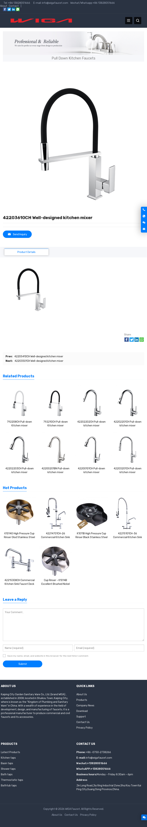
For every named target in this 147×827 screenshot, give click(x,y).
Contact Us (83, 722)
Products (81, 700)
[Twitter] (9, 10)
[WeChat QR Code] (144, 223)
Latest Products (10, 752)
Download (82, 711)
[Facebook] (5, 10)
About (3, 6)
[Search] (137, 20)
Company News (85, 705)
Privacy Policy (84, 727)
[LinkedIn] (13, 10)
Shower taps (8, 768)
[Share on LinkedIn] (136, 340)
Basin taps (7, 763)
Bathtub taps (9, 785)
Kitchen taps (8, 757)
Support (81, 716)
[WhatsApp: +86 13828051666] (144, 216)
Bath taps (7, 774)
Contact (14, 6)
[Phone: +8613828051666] (144, 210)
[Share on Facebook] (126, 340)
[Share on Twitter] (131, 340)
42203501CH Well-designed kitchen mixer (39, 360)
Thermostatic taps (12, 780)
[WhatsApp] (18, 10)
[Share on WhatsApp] (141, 340)
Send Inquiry (20, 234)
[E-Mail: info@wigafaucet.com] (144, 229)
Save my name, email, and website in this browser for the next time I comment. (48, 656)
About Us (81, 694)
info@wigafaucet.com (99, 757)
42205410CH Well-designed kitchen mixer (38, 356)
